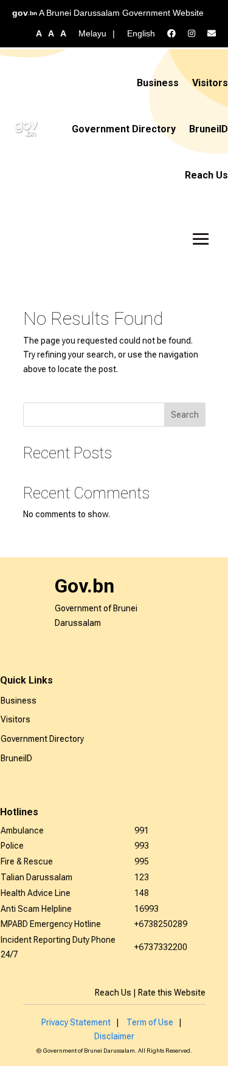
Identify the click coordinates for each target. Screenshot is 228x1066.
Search (185, 414)
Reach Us (206, 175)
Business (158, 83)
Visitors (210, 83)
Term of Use (149, 1022)
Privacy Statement (76, 1022)
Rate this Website (172, 992)
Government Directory (124, 129)
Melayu (92, 33)
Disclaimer (114, 1036)
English (141, 33)
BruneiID (208, 129)
